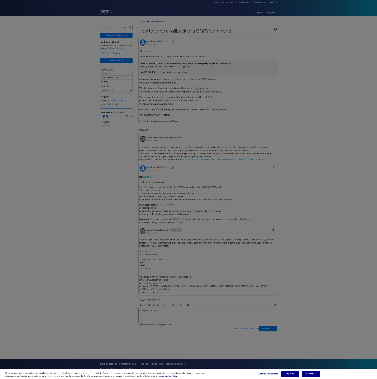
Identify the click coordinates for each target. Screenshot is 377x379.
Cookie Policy (171, 376)
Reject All (290, 374)
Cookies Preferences (268, 374)
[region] (188, 374)
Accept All (310, 374)
